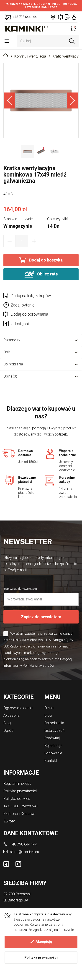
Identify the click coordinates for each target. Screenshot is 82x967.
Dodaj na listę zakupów (31, 295)
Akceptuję (44, 942)
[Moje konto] (74, 17)
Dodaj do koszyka (46, 260)
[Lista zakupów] (67, 17)
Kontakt (50, 760)
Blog (7, 723)
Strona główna (5, 55)
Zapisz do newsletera (41, 616)
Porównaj (52, 738)
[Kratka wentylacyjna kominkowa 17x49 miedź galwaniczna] (41, 100)
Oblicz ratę (47, 274)
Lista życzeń (54, 730)
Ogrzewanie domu (18, 708)
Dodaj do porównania (29, 314)
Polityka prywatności (41, 957)
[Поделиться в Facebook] (7, 324)
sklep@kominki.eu (24, 852)
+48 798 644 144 (23, 844)
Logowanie (53, 753)
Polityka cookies (16, 798)
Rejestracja (53, 745)
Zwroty (9, 821)
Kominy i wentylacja (30, 56)
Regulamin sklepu (17, 783)
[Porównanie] (60, 17)
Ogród (8, 730)
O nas (49, 708)
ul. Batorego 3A (15, 900)
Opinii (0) (10, 376)
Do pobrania (13, 364)
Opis (6, 352)
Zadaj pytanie (23, 305)
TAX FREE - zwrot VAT (20, 806)
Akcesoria (11, 715)
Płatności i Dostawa (19, 813)
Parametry (11, 340)
